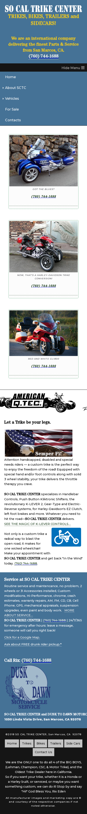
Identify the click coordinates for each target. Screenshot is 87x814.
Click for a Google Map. (22, 637)
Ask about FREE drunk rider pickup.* (33, 644)
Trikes (26, 743)
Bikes (41, 743)
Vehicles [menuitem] (12, 99)
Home (12, 743)
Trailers (55, 743)
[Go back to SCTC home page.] (43, 11)
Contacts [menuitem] (13, 120)
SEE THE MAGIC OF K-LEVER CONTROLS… (37, 524)
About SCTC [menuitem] (15, 88)
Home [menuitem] (10, 77)
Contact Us (43, 752)
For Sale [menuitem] (12, 109)
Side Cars (73, 743)
